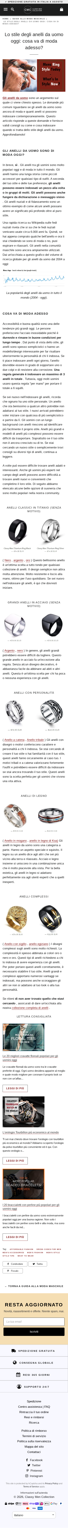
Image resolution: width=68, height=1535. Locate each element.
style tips (8, 1256)
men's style (53, 1253)
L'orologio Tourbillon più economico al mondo (31, 1132)
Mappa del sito (34, 1446)
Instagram (36, 1476)
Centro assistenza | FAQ (34, 1406)
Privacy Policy (51, 1483)
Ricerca (34, 1422)
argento (18, 560)
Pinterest (36, 1470)
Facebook (36, 1460)
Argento (9, 650)
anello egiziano (38, 944)
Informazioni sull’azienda (34, 1492)
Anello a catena (14, 740)
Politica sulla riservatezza (34, 1441)
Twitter (36, 1465)
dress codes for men (49, 1249)
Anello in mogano (15, 840)
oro (28, 560)
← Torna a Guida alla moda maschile (34, 1286)
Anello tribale (35, 740)
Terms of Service (31, 1486)
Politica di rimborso (34, 1430)
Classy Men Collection (39, 1497)
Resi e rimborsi (34, 1417)
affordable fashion (21, 1249)
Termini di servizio (34, 1436)
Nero (8, 560)
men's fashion (35, 1253)
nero (20, 650)
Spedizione (34, 1401)
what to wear (26, 1256)
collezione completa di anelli (30, 1008)
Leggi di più (15, 1088)
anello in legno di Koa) (43, 840)
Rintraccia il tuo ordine (34, 1412)
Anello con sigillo (15, 944)
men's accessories (13, 1253)
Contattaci (34, 1452)
